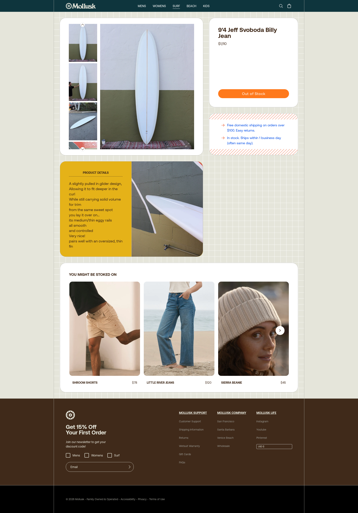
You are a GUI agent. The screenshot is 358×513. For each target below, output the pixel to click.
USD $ (261, 446)
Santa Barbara (226, 429)
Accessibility (126, 499)
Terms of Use (157, 499)
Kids (206, 6)
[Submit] (129, 467)
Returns (183, 437)
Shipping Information (191, 429)
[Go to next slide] (280, 330)
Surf (176, 6)
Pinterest (261, 437)
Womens (159, 6)
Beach (191, 6)
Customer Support (190, 421)
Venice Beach (225, 437)
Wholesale (223, 446)
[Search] (282, 6)
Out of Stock (253, 93)
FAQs (182, 462)
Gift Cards (185, 454)
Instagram (262, 421)
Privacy (142, 499)
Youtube (261, 429)
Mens (142, 6)
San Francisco (225, 421)
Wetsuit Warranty (189, 446)
